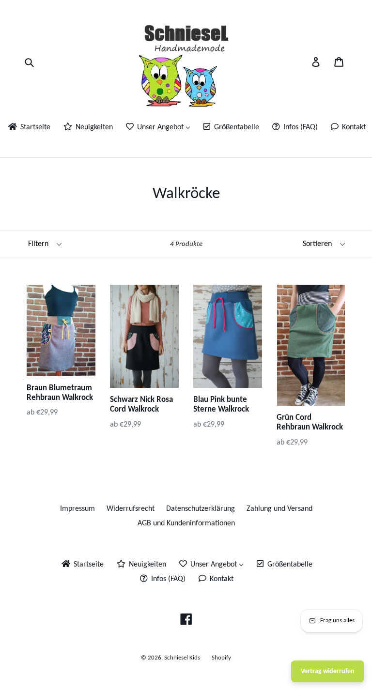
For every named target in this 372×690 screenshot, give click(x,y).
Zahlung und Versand (279, 509)
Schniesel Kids (182, 658)
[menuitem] (28, 128)
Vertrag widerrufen (328, 671)
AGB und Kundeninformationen (186, 523)
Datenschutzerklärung (200, 509)
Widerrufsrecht (131, 509)
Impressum (77, 509)
